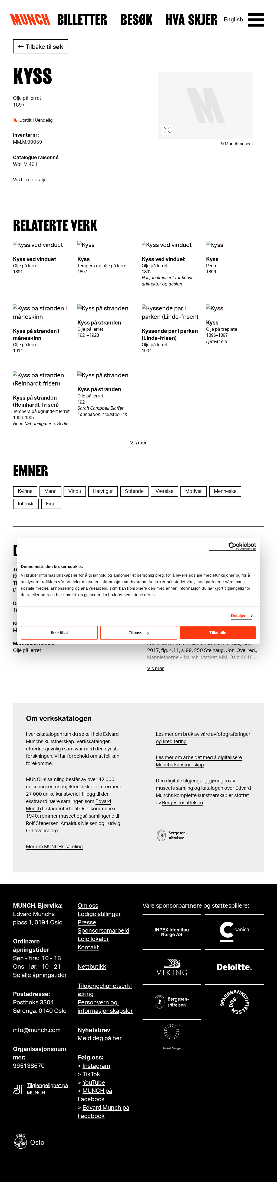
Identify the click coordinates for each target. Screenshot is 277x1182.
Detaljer (238, 615)
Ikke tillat (59, 632)
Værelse (164, 491)
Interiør (26, 504)
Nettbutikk (92, 967)
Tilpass (135, 632)
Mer (30, 846)
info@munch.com (37, 1030)
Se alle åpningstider (40, 975)
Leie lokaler (93, 939)
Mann (50, 491)
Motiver (193, 491)
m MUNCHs (51, 846)
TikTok (91, 1074)
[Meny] (256, 20)
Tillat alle (217, 632)
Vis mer (138, 443)
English (233, 20)
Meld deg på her (100, 1038)
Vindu (74, 491)
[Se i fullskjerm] (205, 105)
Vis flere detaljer (30, 180)
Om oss (88, 906)
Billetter (82, 19)
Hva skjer (192, 19)
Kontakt (88, 947)
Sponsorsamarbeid (103, 931)
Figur (51, 504)
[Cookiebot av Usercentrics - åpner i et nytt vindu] (232, 546)
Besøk (136, 19)
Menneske (225, 491)
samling (73, 846)
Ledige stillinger (99, 914)
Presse (87, 923)
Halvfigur (103, 491)
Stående (134, 491)
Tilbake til (44, 47)
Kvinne (25, 491)
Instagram (96, 1066)
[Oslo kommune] (53, 1142)
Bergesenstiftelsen (182, 803)
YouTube (94, 1083)
